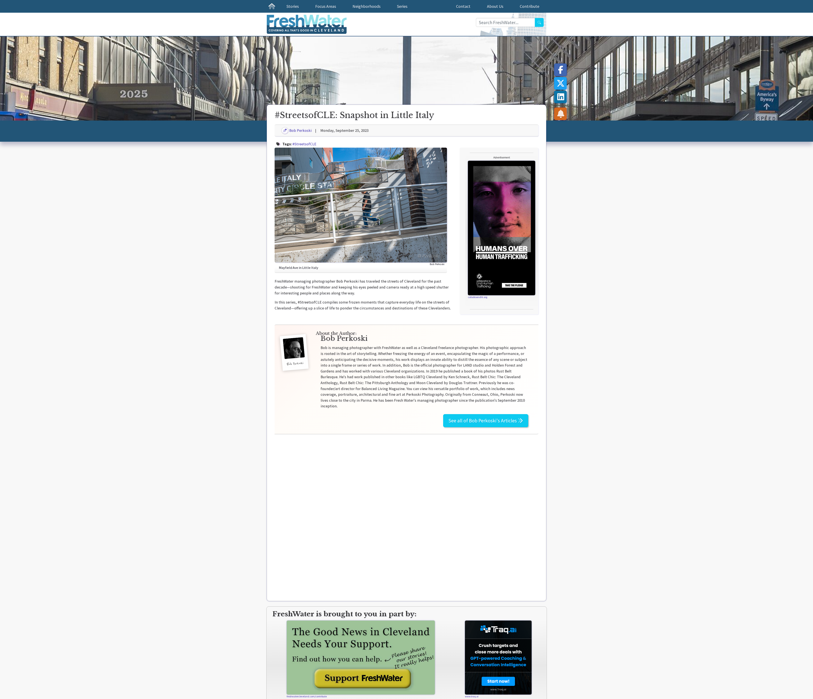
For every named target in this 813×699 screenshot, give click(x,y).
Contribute (529, 6)
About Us (495, 6)
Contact (463, 6)
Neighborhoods (366, 6)
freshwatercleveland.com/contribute (307, 696)
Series (402, 6)
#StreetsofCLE (304, 143)
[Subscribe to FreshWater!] (560, 113)
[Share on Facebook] (560, 69)
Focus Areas (325, 6)
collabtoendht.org (477, 297)
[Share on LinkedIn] (560, 97)
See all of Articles (483, 420)
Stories (292, 6)
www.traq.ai (471, 696)
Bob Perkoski (300, 130)
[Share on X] (560, 83)
